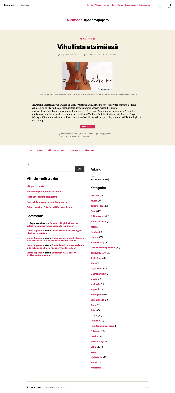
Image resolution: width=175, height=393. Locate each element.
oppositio (95, 289)
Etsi (28, 164)
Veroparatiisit (66, 136)
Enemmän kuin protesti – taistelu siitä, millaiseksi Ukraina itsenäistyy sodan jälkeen (55, 239)
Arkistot (93, 176)
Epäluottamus (144, 5)
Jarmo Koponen (75, 55)
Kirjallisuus (96, 268)
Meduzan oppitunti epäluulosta (42, 197)
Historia (95, 237)
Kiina (93, 263)
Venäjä (106, 5)
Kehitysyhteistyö (99, 253)
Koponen (9, 5)
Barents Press (98, 206)
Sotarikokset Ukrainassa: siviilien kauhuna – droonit (51, 254)
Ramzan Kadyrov (86, 134)
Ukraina (94, 336)
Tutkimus (95, 331)
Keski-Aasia (97, 258)
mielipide (95, 284)
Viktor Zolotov (77, 136)
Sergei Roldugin (99, 134)
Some (120, 5)
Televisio (95, 320)
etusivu (94, 227)
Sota (113, 5)
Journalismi (96, 242)
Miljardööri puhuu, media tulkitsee (44, 191)
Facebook (95, 232)
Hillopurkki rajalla (35, 186)
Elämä (94, 211)
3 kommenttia (111, 55)
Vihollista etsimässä (87, 47)
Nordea (76, 134)
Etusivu (90, 5)
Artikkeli (95, 195)
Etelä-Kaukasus (98, 221)
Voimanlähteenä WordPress (55, 387)
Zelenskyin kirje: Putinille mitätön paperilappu (49, 207)
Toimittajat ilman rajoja (102, 326)
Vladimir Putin (88, 136)
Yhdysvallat (97, 357)
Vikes (93, 352)
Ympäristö (96, 367)
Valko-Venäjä (97, 341)
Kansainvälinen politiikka (103, 247)
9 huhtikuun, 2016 (93, 55)
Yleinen (98, 5)
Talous (94, 315)
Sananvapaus (130, 5)
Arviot (94, 200)
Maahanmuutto (98, 274)
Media (94, 279)
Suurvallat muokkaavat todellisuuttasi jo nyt (48, 202)
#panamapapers (67, 134)
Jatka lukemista (87, 126)
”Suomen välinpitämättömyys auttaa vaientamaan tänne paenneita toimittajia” (52, 224)
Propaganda (97, 294)
